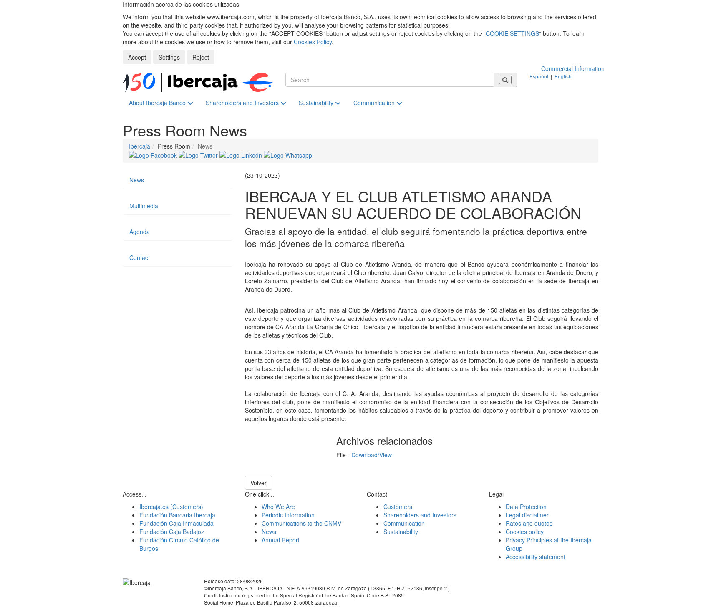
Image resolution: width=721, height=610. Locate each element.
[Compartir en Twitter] (199, 154)
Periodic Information (288, 515)
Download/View (371, 455)
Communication (374, 102)
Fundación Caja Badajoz (171, 531)
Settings (169, 57)
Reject (200, 57)
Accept (137, 57)
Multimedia (143, 206)
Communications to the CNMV (301, 523)
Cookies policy (525, 531)
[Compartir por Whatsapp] (288, 154)
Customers (397, 506)
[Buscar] (505, 80)
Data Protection (526, 506)
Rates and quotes (529, 523)
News (136, 180)
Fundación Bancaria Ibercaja (177, 515)
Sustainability (317, 102)
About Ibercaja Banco (158, 102)
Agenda (139, 231)
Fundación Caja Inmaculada (176, 523)
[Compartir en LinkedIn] (241, 154)
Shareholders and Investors (243, 102)
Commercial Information (573, 68)
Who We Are (278, 506)
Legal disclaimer (527, 515)
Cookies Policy (313, 42)
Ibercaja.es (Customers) (171, 506)
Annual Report (281, 540)
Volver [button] (258, 483)
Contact (139, 257)
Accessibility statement (535, 556)
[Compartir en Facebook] (154, 154)
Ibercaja (139, 146)
